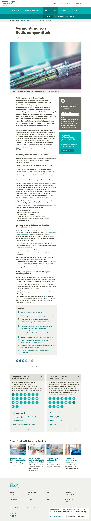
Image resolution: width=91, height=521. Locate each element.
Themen (16, 11)
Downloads (68, 492)
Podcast (30, 494)
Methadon (34, 175)
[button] (17, 360)
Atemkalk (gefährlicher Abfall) (24, 424)
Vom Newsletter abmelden (69, 127)
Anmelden (78, 114)
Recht (64, 11)
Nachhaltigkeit (13, 494)
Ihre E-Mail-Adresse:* (66, 112)
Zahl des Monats (32, 492)
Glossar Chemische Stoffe (52, 497)
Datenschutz (67, 3)
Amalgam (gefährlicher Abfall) (24, 417)
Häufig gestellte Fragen (71, 494)
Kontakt (54, 3)
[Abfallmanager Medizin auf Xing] (13, 516)
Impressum (60, 3)
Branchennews (32, 11)
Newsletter (67, 497)
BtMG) (18, 148)
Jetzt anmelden (67, 150)
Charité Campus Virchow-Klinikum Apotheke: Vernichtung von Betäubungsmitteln (34, 341)
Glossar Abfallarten (51, 494)
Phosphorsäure (56, 420)
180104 (45, 296)
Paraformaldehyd (56, 413)
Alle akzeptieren (82, 516)
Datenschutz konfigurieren (75, 507)
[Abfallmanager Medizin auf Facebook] (10, 516)
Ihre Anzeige (18, 507)
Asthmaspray (18, 421)
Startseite (22, 20)
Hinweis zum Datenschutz (69, 125)
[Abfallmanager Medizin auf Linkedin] (15, 516)
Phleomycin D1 (55, 417)
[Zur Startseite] (8, 3)
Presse (66, 501)
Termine (30, 499)
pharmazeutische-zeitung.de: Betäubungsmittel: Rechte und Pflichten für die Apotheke (38, 346)
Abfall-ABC (50, 11)
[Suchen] (72, 3)
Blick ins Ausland (14, 499)
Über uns (12, 507)
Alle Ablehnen (71, 516)
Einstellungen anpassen (56, 516)
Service (75, 11)
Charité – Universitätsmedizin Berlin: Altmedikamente (37, 337)
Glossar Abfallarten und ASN (64, 16)
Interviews (12, 497)
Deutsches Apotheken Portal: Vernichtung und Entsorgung (35, 351)
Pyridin (53, 424)
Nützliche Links (69, 499)
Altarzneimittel (19, 413)
